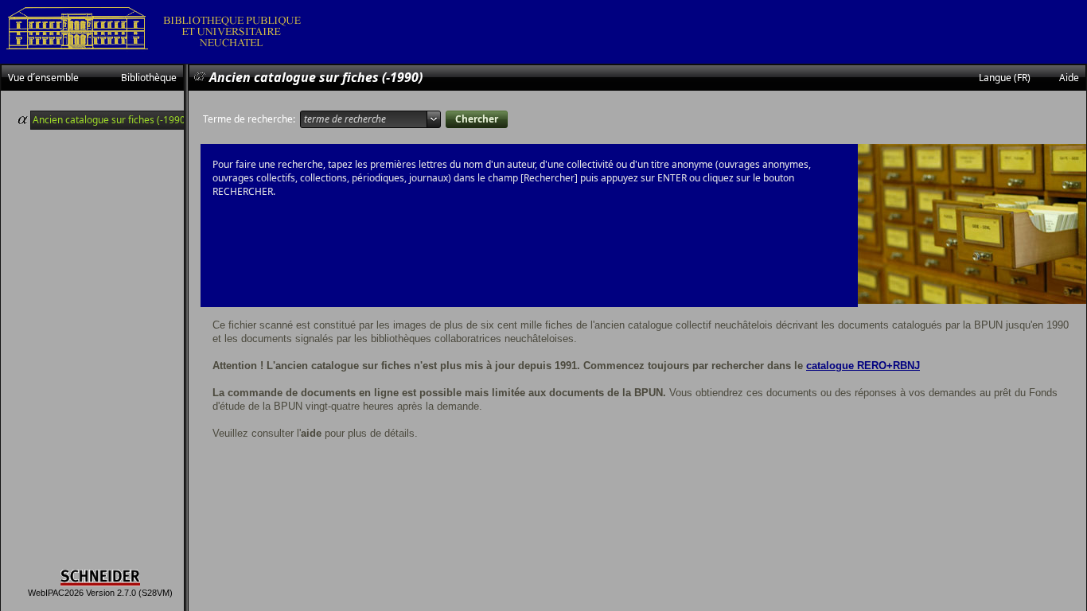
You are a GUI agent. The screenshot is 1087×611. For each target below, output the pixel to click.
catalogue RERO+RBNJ (863, 366)
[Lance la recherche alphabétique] (477, 119)
